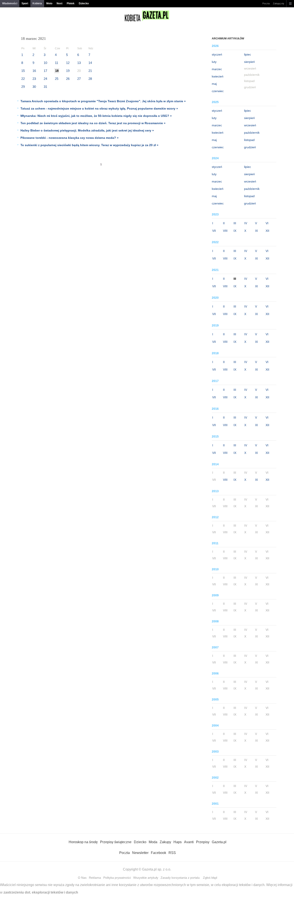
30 (34, 86)
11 (56, 63)
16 (34, 71)
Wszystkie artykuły (145, 877)
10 (45, 63)
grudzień (250, 147)
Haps (177, 842)
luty (214, 61)
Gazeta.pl (219, 842)
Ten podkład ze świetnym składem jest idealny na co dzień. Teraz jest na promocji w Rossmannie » (93, 123)
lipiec (247, 54)
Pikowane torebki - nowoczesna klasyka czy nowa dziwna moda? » (69, 137)
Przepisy (202, 842)
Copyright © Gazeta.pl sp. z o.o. (147, 869)
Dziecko (84, 3)
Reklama (95, 877)
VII (214, 230)
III (235, 223)
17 (45, 71)
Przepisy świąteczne (116, 842)
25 (56, 78)
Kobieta (37, 3)
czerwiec (218, 91)
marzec (217, 69)
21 (90, 71)
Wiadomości (9, 3)
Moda (153, 842)
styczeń (217, 54)
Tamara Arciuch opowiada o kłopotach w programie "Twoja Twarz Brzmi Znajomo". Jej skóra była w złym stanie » (103, 101)
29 (23, 86)
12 (68, 63)
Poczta (266, 3)
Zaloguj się (278, 3)
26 (68, 78)
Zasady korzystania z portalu (180, 877)
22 (23, 78)
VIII (225, 230)
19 (68, 71)
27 (79, 78)
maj (214, 83)
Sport (25, 3)
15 (23, 71)
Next (59, 3)
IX (235, 230)
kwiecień (217, 76)
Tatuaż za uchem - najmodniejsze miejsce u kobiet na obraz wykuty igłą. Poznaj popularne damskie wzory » (99, 108)
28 (90, 78)
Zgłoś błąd (210, 877)
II (224, 223)
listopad (249, 140)
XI (256, 230)
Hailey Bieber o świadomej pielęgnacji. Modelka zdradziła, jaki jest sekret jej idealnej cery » (87, 130)
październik (252, 132)
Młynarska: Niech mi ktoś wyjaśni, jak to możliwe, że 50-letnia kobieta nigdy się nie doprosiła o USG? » (96, 116)
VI (267, 223)
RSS (172, 853)
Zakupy (165, 842)
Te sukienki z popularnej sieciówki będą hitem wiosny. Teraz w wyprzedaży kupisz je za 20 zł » (89, 145)
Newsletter (140, 853)
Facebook (158, 853)
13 (79, 63)
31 (45, 86)
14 (90, 63)
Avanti (189, 842)
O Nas (82, 877)
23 (34, 78)
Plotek (70, 3)
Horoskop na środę (83, 842)
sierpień (249, 61)
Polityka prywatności (117, 877)
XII (267, 230)
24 (45, 78)
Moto (49, 3)
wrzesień (250, 125)
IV (245, 223)
